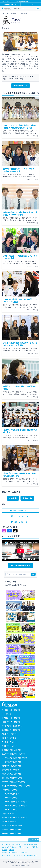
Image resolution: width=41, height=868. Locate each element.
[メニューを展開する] (37, 8)
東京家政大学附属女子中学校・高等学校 (16, 786)
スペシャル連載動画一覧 (19, 565)
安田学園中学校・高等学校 (11, 833)
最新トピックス (23, 847)
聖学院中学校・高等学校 (10, 770)
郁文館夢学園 (6, 714)
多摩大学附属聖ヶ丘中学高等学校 (13, 782)
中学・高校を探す (17, 844)
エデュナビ (5, 847)
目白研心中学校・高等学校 (11, 829)
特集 (35, 844)
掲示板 (8, 844)
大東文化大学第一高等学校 (11, 774)
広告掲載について (14, 853)
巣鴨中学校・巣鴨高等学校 (11, 766)
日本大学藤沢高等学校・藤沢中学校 (14, 806)
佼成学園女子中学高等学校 (11, 730)
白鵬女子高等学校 (8, 814)
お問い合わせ (21, 855)
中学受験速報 (34, 847)
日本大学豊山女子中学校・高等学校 (14, 802)
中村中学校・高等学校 (10, 790)
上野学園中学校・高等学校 (11, 718)
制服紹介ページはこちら (22, 510)
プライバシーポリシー (9, 855)
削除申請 (30, 855)
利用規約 (24, 853)
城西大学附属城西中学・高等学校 (13, 754)
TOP (3, 844)
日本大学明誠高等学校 (10, 810)
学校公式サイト (19, 85)
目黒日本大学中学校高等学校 (12, 825)
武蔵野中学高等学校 (9, 822)
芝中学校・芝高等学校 (10, 742)
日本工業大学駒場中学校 (10, 794)
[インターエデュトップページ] (20, 704)
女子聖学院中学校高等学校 (11, 762)
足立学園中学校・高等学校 (11, 710)
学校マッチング (11, 4)
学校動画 (11, 850)
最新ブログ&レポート (22, 522)
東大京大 (4, 850)
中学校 (11, 498)
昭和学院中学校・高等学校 (11, 750)
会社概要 (4, 853)
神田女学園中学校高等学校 (11, 722)
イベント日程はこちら (22, 516)
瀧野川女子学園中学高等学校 (12, 778)
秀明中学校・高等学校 (10, 746)
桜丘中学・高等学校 (9, 738)
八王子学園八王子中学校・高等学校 (14, 818)
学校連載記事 (28, 844)
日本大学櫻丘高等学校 (10, 798)
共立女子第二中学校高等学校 (12, 726)
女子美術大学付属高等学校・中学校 (14, 758)
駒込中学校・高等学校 (10, 734)
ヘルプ (36, 855)
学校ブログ (13, 847)
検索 (33, 574)
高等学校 (26, 498)
